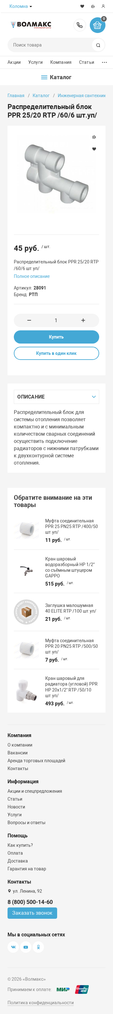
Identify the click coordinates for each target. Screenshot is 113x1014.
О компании (20, 744)
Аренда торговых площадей (36, 760)
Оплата (15, 853)
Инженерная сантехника (83, 95)
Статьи (86, 62)
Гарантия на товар (27, 868)
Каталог (41, 95)
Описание (31, 397)
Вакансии (18, 752)
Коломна (18, 6)
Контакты (18, 768)
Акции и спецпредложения (35, 791)
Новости (16, 806)
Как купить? (20, 845)
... (104, 60)
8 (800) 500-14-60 (79, 25)
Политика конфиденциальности (41, 1002)
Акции (14, 62)
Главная (16, 95)
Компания (61, 62)
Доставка (18, 860)
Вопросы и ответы (27, 822)
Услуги (35, 62)
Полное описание (32, 276)
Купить (56, 336)
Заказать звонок (32, 913)
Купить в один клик (56, 353)
